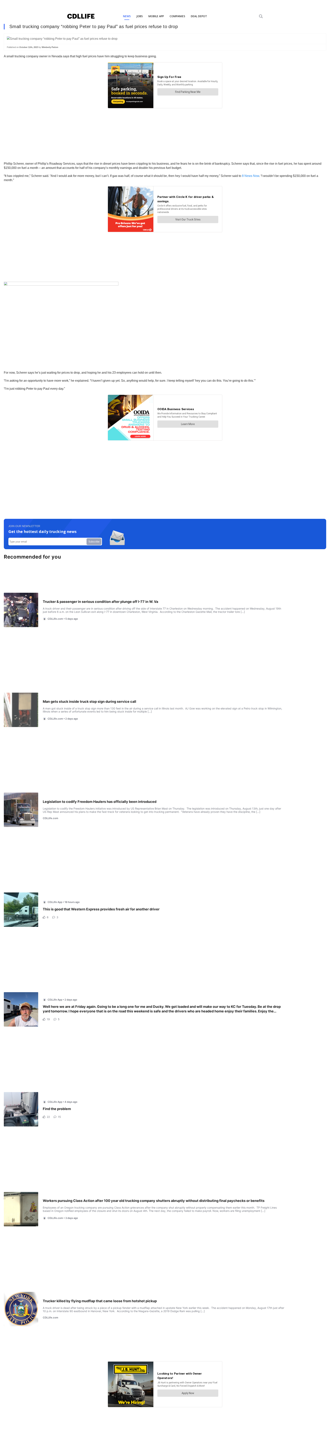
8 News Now (250, 175)
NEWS (127, 16)
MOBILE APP (156, 16)
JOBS (139, 16)
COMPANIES (177, 16)
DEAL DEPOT (199, 16)
